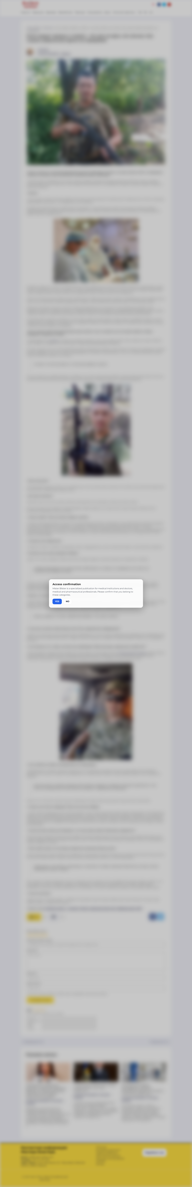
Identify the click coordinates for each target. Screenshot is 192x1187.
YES (57, 601)
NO (67, 601)
